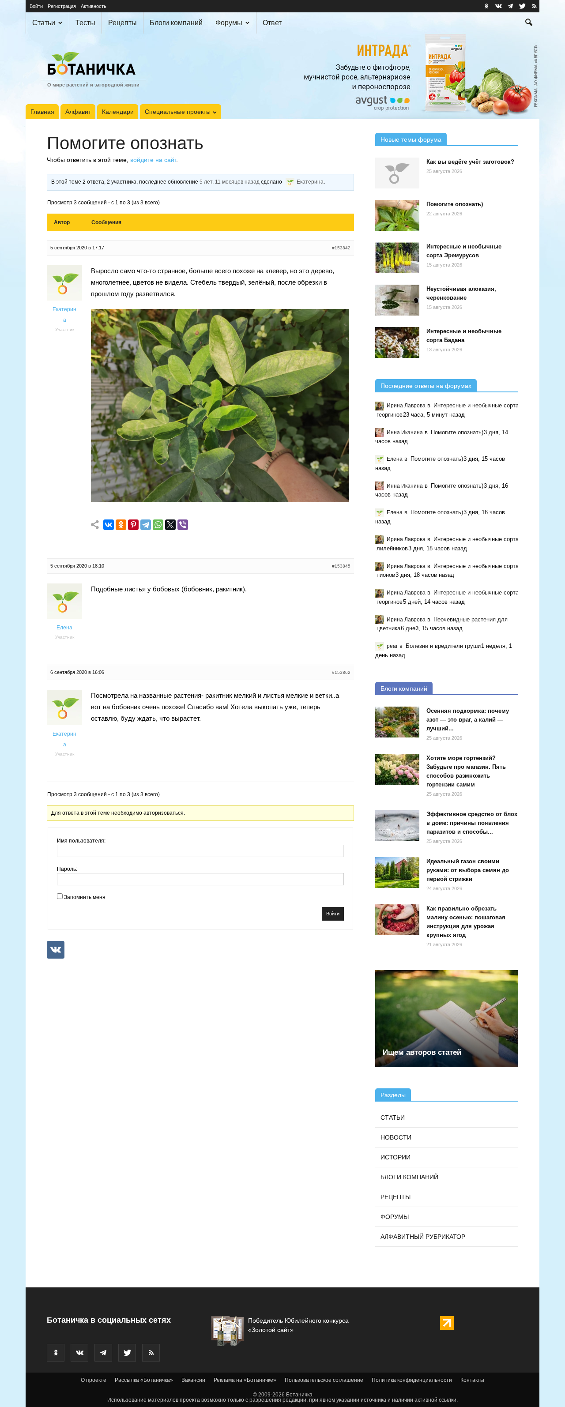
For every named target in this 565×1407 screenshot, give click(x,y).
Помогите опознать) (454, 204)
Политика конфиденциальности (412, 1380)
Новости (395, 1137)
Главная (42, 111)
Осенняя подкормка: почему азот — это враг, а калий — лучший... (467, 719)
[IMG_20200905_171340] (220, 500)
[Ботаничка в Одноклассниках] (486, 6)
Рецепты (122, 22)
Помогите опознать (125, 143)
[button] (528, 23)
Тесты (85, 22)
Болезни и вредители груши (443, 646)
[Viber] (182, 525)
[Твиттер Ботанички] (522, 6)
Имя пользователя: (81, 841)
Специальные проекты (178, 111)
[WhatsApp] (158, 525)
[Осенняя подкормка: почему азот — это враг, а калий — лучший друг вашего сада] (397, 722)
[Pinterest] (133, 525)
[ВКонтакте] (108, 525)
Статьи (43, 22)
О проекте (93, 1380)
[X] (170, 525)
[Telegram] (145, 525)
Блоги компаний (176, 22)
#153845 (341, 566)
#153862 (341, 672)
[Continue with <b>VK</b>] (55, 950)
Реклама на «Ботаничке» (245, 1380)
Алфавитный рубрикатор (422, 1236)
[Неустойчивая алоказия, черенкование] (397, 300)
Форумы (228, 22)
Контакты (472, 1380)
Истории (395, 1157)
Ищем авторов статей (422, 1052)
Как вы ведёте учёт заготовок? (470, 161)
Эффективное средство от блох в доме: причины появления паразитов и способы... (471, 823)
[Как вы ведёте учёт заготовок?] (397, 173)
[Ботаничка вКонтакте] (498, 6)
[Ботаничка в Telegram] (510, 6)
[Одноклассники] (121, 525)
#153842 (341, 247)
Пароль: (67, 869)
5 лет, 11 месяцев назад (230, 182)
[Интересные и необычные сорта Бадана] (397, 342)
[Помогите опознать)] (397, 215)
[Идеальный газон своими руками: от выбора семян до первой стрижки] (397, 872)
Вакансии (193, 1380)
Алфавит (78, 111)
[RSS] (534, 6)
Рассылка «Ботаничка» (144, 1380)
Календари (118, 111)
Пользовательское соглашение (324, 1380)
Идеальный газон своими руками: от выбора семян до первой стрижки (467, 870)
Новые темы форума (410, 139)
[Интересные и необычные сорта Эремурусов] (397, 257)
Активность (93, 6)
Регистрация (62, 6)
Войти (36, 6)
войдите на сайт (153, 159)
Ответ (272, 22)
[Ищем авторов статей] (446, 1018)
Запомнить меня (84, 897)
